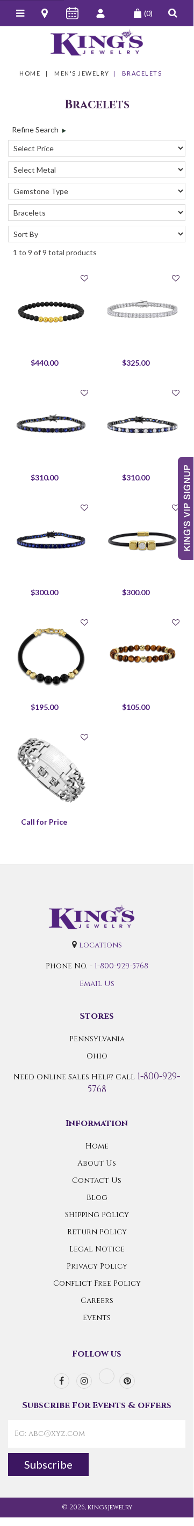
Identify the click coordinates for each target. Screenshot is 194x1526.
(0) (148, 13)
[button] (172, 13)
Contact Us (96, 1180)
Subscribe (48, 1464)
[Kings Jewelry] (96, 42)
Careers (97, 1300)
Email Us (97, 984)
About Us (96, 1163)
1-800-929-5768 (121, 966)
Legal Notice (97, 1249)
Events (97, 1318)
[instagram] (84, 1381)
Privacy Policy (97, 1266)
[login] (101, 13)
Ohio (97, 1056)
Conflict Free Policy (97, 1283)
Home (29, 73)
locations (100, 945)
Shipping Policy (97, 1215)
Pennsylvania (97, 1039)
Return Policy (97, 1232)
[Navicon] (20, 13)
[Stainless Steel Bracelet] (51, 770)
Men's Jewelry (82, 73)
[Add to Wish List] (84, 278)
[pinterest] (127, 1381)
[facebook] (61, 1381)
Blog (97, 1197)
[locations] (45, 13)
